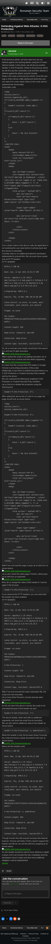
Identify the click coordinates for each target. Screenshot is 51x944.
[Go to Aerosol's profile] (4, 52)
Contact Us (44, 934)
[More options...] (46, 53)
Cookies (25, 936)
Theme (23, 934)
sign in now (14, 884)
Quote (9, 871)
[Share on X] (7, 918)
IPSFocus (14, 934)
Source (5, 863)
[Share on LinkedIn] (3, 918)
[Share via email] (19, 918)
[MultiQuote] (3, 871)
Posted (15, 54)
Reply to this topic (25, 43)
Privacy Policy (33, 934)
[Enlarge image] (16, 354)
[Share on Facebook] (11, 918)
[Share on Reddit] (15, 918)
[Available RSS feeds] (47, 928)
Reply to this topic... (14, 894)
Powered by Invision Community (25, 940)
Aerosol (7, 32)
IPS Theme (5, 934)
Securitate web (28, 32)
